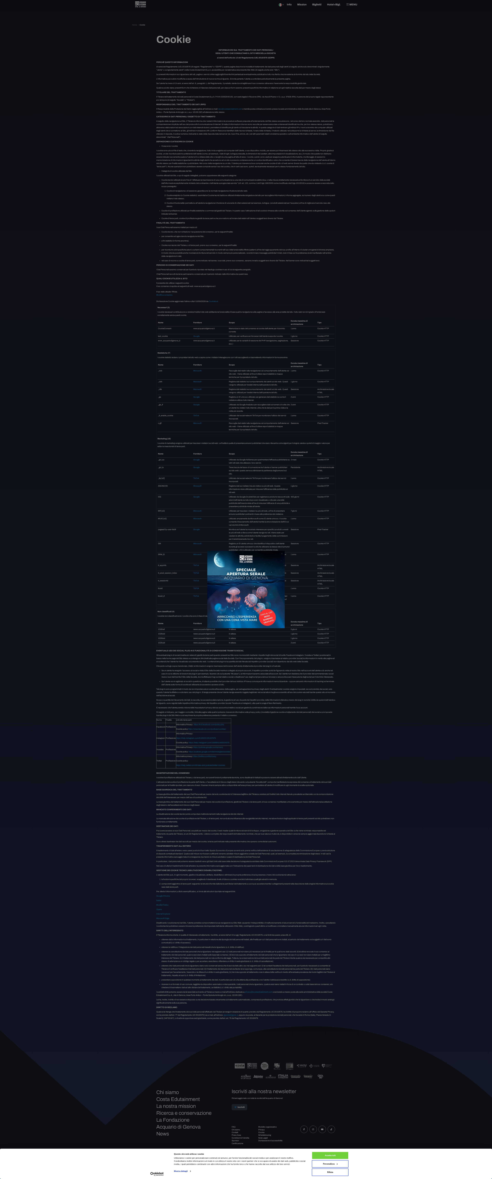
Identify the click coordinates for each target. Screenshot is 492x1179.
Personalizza (329, 1164)
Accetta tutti (330, 1155)
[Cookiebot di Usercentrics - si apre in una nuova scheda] (157, 1174)
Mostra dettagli (181, 1171)
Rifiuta (330, 1172)
